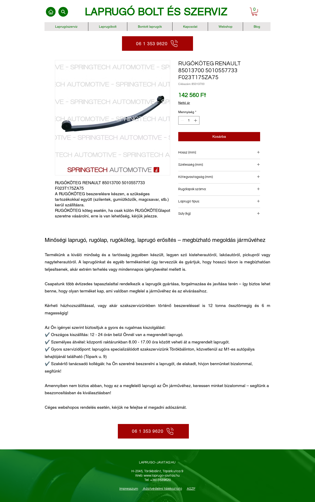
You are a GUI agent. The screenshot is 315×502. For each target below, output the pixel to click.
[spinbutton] (189, 120)
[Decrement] (182, 120)
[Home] (51, 12)
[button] (254, 12)
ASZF (191, 488)
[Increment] (196, 120)
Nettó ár (184, 103)
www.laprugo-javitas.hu (162, 475)
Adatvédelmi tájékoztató (162, 488)
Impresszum (128, 488)
